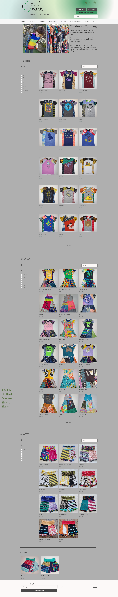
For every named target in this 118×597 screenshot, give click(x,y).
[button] (95, 2)
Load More (68, 245)
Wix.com (95, 587)
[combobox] (89, 66)
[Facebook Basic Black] (62, 587)
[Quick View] (48, 79)
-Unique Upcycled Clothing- (39, 14)
